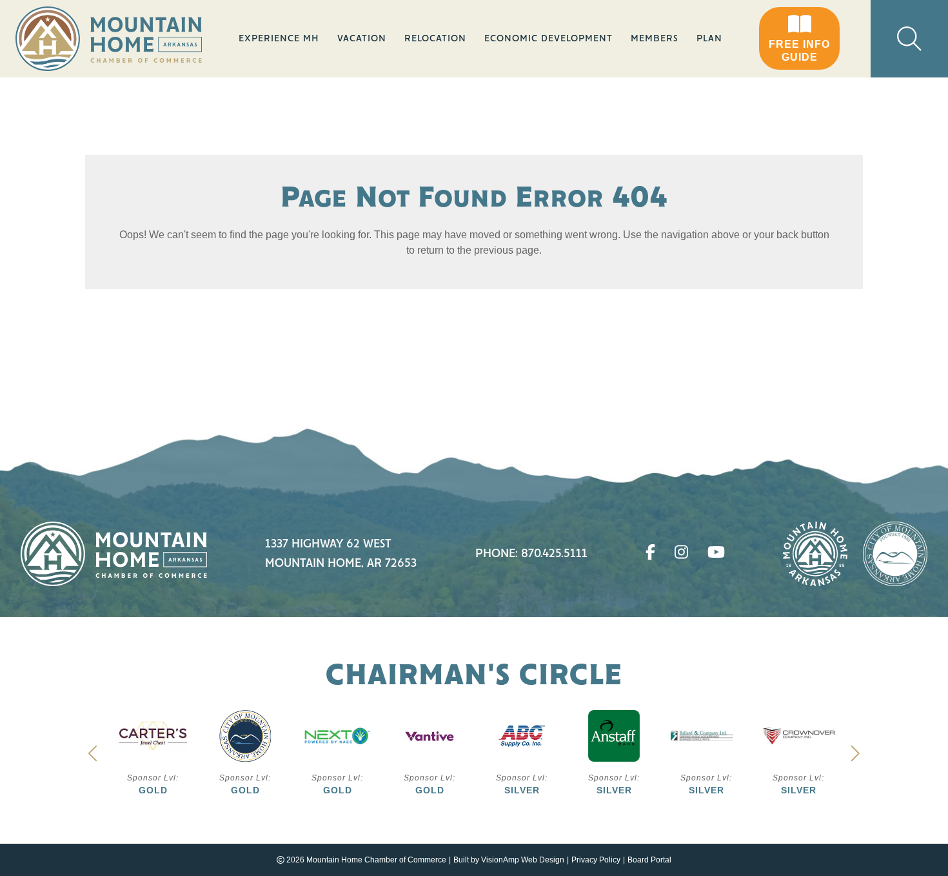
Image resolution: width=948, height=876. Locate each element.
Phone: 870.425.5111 (531, 553)
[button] (799, 39)
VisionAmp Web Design (522, 859)
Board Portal (649, 859)
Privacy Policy (595, 859)
